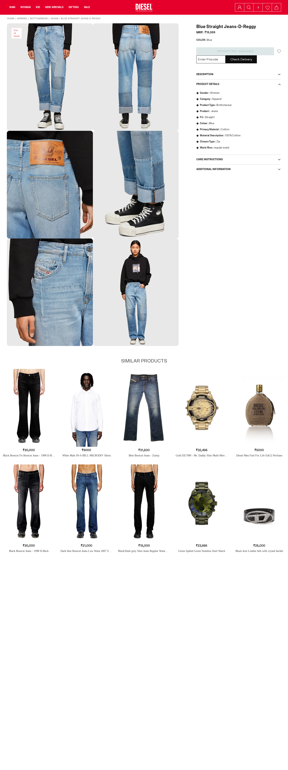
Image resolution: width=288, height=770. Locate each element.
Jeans (54, 18)
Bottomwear (39, 18)
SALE (87, 7)
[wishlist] (267, 7)
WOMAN (25, 7)
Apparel (22, 18)
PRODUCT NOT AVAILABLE (235, 51)
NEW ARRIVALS (54, 7)
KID (38, 7)
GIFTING (74, 7)
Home (10, 18)
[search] (249, 7)
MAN (12, 7)
